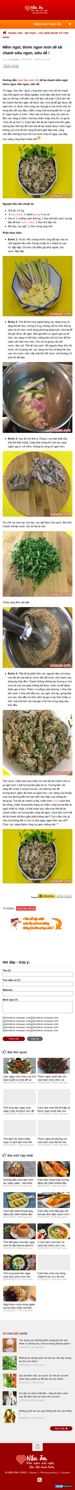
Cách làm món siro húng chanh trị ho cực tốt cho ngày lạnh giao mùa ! (51, 1277)
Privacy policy (48, 1472)
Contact (65, 1472)
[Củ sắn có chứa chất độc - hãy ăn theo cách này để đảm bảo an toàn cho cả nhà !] (10, 1398)
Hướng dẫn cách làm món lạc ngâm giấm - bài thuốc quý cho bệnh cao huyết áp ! (19, 1183)
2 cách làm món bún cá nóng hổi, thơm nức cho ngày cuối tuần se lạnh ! (51, 1245)
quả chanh (16, 214)
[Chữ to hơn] (15, 67)
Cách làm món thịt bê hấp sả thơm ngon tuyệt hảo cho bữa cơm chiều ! (54, 1111)
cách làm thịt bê (26, 908)
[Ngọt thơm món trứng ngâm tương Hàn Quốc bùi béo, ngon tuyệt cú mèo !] (19, 1293)
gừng (37, 214)
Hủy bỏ (35, 1038)
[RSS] (39, 1480)
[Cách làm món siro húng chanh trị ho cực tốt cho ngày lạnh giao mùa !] (54, 1262)
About (33, 1472)
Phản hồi (14, 1038)
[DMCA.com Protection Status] (63, 1487)
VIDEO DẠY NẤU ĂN (47, 24)
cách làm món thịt (28, 80)
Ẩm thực (30, 33)
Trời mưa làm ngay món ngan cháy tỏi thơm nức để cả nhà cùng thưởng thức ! (18, 1111)
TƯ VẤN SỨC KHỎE (15, 1333)
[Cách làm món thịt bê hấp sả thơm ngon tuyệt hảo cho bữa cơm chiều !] (54, 1097)
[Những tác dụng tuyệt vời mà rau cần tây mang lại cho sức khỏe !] (10, 1363)
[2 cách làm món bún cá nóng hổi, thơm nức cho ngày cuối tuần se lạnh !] (54, 1231)
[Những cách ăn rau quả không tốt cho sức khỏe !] (10, 1416)
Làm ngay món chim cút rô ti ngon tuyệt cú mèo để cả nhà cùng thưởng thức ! (19, 1080)
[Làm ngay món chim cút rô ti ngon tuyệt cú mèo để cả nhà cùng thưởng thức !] (19, 1066)
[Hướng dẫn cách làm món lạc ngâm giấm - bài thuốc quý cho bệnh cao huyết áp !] (19, 1169)
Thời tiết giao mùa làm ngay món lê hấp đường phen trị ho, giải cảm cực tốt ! (19, 1245)
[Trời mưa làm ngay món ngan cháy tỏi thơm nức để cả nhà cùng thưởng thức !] (19, 1097)
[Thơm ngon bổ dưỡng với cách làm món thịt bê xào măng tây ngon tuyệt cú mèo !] (54, 1128)
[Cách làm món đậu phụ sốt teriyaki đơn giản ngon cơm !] (54, 1200)
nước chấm (28, 222)
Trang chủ (15, 33)
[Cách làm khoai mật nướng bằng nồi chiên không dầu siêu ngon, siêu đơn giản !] (54, 1169)
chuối (56, 800)
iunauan (15, 59)
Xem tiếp (60, 1428)
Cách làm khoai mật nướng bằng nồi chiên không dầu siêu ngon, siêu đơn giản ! (53, 1183)
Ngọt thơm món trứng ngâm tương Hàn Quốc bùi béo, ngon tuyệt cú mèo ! (19, 1308)
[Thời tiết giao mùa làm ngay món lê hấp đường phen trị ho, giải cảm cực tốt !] (19, 1231)
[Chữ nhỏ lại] (7, 67)
